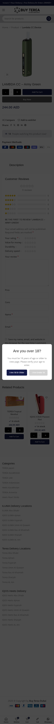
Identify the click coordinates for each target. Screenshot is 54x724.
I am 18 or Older (17, 372)
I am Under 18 (38, 372)
